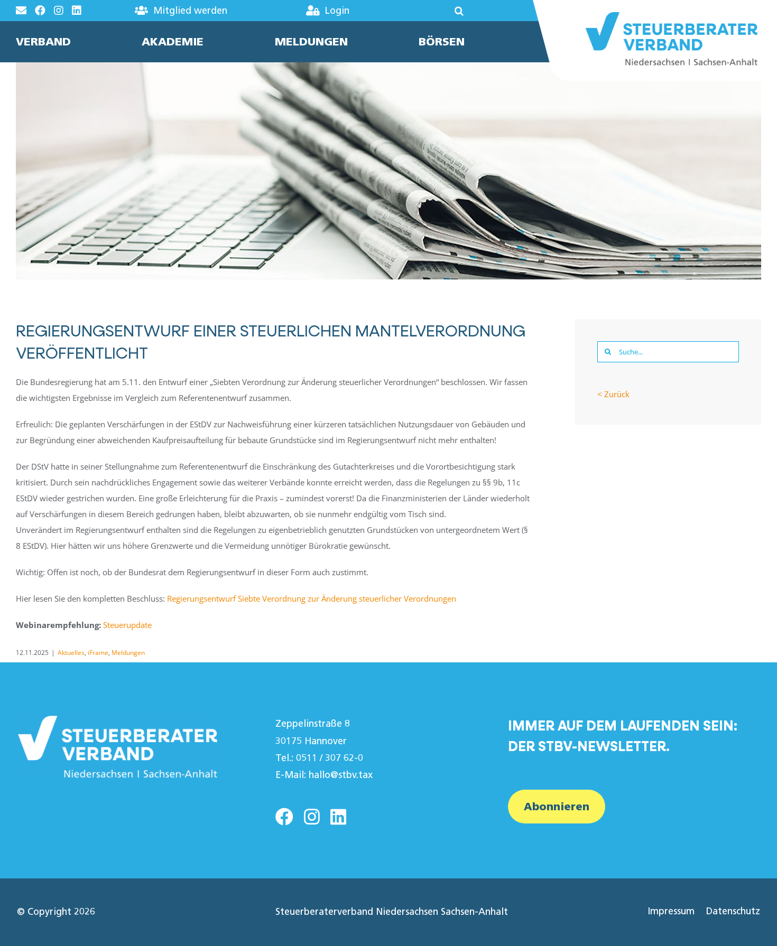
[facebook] (284, 817)
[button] (427, 10)
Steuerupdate (127, 625)
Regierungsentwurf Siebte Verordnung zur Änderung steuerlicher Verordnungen (311, 598)
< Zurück (613, 394)
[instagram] (312, 817)
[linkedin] (338, 817)
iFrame (98, 652)
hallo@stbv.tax (341, 775)
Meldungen (128, 652)
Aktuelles (71, 652)
